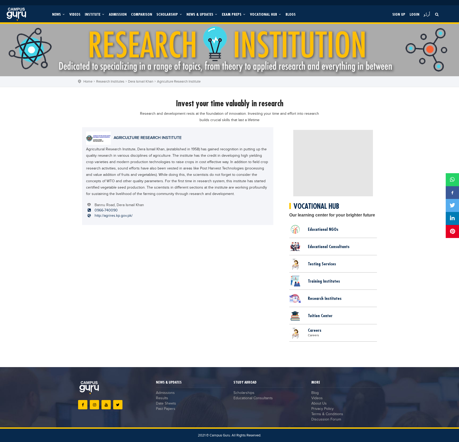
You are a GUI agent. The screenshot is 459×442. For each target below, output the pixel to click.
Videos (74, 14)
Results (162, 398)
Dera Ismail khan (140, 81)
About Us (319, 403)
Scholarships (243, 393)
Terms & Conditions (327, 414)
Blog (315, 393)
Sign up (398, 14)
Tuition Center (320, 315)
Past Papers (165, 409)
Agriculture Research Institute (179, 81)
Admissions (165, 393)
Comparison (141, 14)
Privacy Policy (322, 409)
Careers (314, 330)
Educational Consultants (329, 246)
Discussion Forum (326, 419)
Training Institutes (324, 281)
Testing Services (322, 263)
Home (87, 81)
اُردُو (427, 14)
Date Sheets (166, 403)
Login (414, 14)
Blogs (291, 14)
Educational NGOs (323, 229)
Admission (118, 14)
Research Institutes (110, 81)
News (57, 14)
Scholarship (167, 14)
